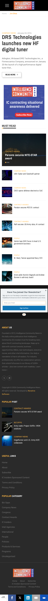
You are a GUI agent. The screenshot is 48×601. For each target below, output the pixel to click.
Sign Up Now (24, 308)
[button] (24, 292)
